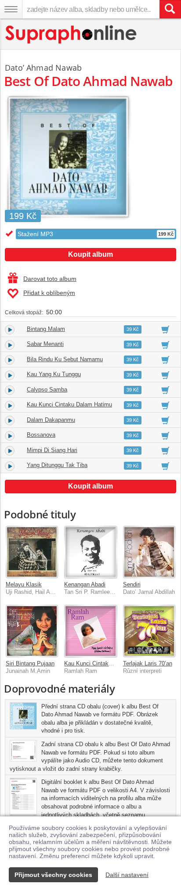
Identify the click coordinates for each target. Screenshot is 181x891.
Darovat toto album (49, 278)
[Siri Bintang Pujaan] (32, 631)
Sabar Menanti (45, 344)
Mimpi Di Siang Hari (52, 450)
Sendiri (132, 584)
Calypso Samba (47, 389)
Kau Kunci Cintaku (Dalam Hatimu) (108, 663)
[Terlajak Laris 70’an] (149, 631)
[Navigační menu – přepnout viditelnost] (11, 9)
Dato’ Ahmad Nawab (43, 67)
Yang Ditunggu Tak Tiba (57, 465)
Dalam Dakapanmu (51, 420)
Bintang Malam (46, 329)
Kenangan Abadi (84, 584)
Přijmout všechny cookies (53, 874)
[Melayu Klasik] (32, 552)
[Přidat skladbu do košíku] (165, 329)
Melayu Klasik (24, 584)
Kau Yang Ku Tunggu (54, 374)
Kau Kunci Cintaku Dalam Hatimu (69, 404)
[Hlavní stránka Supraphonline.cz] (71, 34)
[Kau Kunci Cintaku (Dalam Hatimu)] (90, 631)
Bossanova (41, 434)
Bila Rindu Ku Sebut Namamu (65, 359)
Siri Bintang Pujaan (30, 663)
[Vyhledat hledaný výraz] (170, 9)
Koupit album (90, 254)
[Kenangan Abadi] (90, 552)
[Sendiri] (149, 552)
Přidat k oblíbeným (49, 292)
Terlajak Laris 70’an (147, 663)
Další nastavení (126, 874)
